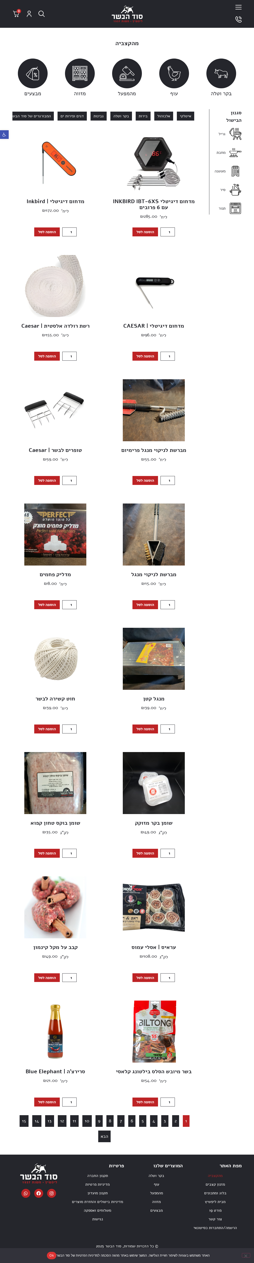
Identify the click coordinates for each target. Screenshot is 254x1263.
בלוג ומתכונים (215, 1193)
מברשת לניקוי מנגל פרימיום (153, 450)
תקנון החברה (97, 1175)
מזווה (80, 93)
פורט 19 (215, 1210)
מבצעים (32, 93)
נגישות (97, 1219)
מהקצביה (215, 1175)
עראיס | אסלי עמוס (153, 947)
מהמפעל (127, 93)
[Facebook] (38, 1193)
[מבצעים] (33, 73)
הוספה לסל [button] (145, 232)
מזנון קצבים (215, 1184)
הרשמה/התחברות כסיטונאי (215, 1227)
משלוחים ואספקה (97, 1210)
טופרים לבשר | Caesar (55, 450)
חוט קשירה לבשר (55, 698)
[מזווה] (80, 73)
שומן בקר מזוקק (154, 823)
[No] (246, 1255)
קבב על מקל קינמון (55, 947)
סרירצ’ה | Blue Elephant (55, 1071)
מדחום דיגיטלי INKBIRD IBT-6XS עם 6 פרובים (154, 204)
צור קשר (215, 1219)
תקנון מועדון (98, 1193)
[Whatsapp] (25, 1193)
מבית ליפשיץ (215, 1201)
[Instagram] (51, 1193)
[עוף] (174, 73)
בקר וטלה (221, 93)
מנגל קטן (153, 698)
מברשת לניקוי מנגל (153, 574)
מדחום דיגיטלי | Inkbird (55, 201)
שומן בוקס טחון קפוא (55, 823)
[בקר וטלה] (221, 73)
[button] (4, 134)
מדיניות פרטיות (97, 1184)
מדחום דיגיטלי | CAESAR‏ (153, 326)
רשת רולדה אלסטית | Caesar (55, 326)
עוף (174, 93)
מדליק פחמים (55, 574)
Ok (51, 1255)
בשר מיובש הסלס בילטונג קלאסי (153, 1071)
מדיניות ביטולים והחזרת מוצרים (97, 1201)
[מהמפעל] (127, 73)
